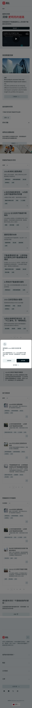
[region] (16, 354)
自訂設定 (16, 365)
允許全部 (23, 360)
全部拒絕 (9, 360)
